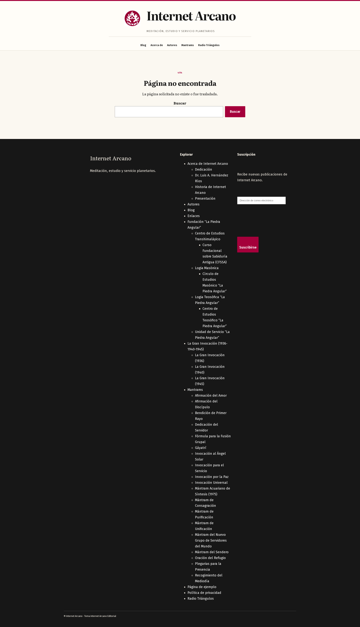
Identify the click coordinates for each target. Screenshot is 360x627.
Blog (143, 45)
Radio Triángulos (209, 45)
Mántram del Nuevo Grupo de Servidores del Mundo (211, 540)
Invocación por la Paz (212, 477)
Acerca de (157, 45)
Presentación (205, 198)
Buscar (180, 103)
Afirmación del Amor (211, 395)
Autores (172, 45)
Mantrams (187, 45)
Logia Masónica (207, 268)
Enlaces (194, 216)
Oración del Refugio (210, 558)
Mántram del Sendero (212, 552)
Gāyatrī (200, 448)
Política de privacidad (204, 593)
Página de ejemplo (202, 587)
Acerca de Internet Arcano (208, 164)
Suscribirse (247, 247)
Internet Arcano (191, 15)
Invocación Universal (211, 483)
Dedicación (203, 169)
